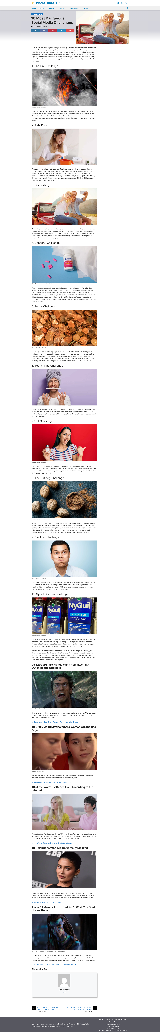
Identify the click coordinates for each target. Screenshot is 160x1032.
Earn (42, 8)
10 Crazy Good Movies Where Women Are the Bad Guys (51, 782)
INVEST (52, 8)
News (86, 8)
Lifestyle (74, 8)
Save (62, 8)
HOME (34, 8)
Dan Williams (37, 26)
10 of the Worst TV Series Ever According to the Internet (52, 843)
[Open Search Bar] (127, 8)
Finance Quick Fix (47, 3)
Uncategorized (37, 14)
